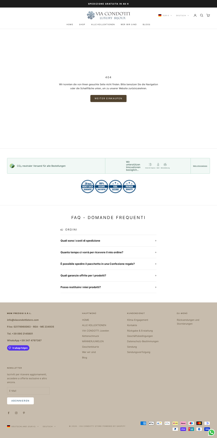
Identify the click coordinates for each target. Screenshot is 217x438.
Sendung (132, 346)
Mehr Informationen (200, 166)
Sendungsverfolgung (138, 352)
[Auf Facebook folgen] (8, 412)
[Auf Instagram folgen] (16, 412)
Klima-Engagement (137, 319)
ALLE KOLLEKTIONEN (103, 24)
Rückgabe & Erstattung (140, 330)
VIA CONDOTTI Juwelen (95, 330)
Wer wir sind (129, 24)
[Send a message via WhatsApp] (211, 432)
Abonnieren (20, 400)
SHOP (82, 24)
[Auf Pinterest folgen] (23, 412)
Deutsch (181, 15)
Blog (84, 357)
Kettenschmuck (90, 335)
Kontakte (132, 325)
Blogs (146, 24)
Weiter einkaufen (108, 98)
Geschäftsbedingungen (140, 335)
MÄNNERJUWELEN (93, 341)
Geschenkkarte (90, 346)
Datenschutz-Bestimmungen (143, 341)
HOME (70, 24)
